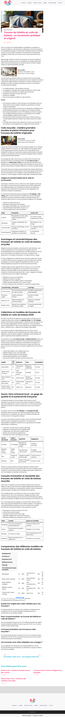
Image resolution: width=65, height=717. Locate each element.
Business (30, 2)
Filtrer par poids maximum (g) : (8, 598)
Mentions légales (26, 715)
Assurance (23, 2)
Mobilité (45, 2)
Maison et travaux (37, 2)
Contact (60, 2)
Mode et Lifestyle (52, 2)
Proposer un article (38, 715)
